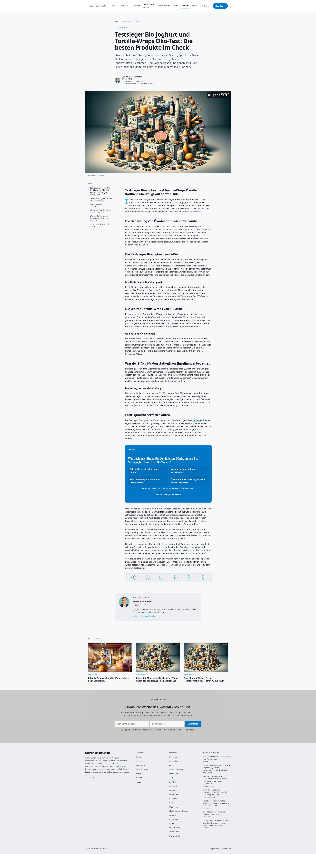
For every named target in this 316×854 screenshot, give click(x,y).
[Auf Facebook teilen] (161, 577)
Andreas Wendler (134, 76)
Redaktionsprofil (140, 605)
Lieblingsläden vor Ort (149, 5)
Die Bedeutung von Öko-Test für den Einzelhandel (101, 199)
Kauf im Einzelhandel (122, 21)
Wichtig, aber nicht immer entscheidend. (184, 471)
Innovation (135, 6)
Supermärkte (174, 827)
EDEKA (172, 790)
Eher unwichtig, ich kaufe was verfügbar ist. (145, 481)
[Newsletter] (93, 777)
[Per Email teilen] (189, 577)
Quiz (171, 765)
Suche (206, 6)
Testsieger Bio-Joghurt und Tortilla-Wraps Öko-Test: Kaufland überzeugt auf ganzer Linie (100, 191)
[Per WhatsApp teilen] (133, 577)
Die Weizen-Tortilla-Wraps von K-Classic (100, 211)
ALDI (171, 777)
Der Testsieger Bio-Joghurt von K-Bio (100, 205)
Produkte (185, 6)
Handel (114, 6)
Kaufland (159, 202)
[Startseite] (97, 6)
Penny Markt (174, 819)
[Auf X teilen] (147, 577)
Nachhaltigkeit (164, 6)
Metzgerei (173, 807)
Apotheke (173, 782)
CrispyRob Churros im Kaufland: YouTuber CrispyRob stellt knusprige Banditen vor (157, 679)
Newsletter (220, 6)
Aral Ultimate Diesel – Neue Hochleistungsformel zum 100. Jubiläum (204, 679)
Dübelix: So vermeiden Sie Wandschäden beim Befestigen (108, 679)
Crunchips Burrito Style (188, 558)
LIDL (171, 802)
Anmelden (193, 723)
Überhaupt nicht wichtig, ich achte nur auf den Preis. (188, 481)
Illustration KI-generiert (96, 175)
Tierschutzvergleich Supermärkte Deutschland (184, 544)
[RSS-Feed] (87, 777)
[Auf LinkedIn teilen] (175, 577)
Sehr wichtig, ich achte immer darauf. (144, 471)
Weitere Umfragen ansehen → (168, 494)
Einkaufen (173, 794)
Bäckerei (173, 786)
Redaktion (173, 757)
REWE (171, 823)
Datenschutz (174, 836)
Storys (194, 6)
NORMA (172, 815)
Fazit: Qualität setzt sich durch (99, 225)
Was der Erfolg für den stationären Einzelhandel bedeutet (100, 218)
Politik (175, 6)
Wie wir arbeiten (176, 769)
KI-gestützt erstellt (146, 84)
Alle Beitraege (175, 761)
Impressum (174, 831)
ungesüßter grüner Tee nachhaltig (141, 532)
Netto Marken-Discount (179, 811)
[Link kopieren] (203, 577)
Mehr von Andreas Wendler (144, 616)
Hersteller (124, 6)
